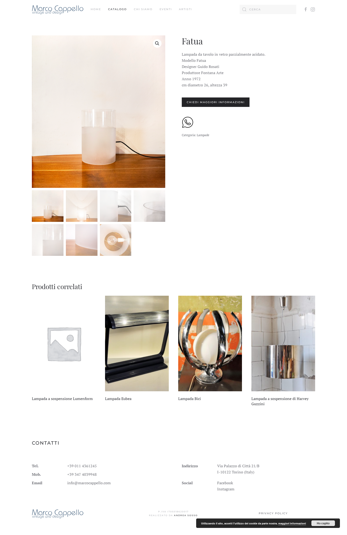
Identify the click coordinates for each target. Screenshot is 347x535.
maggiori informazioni (292, 523)
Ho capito (323, 523)
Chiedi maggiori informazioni (216, 102)
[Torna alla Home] (58, 9)
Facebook (225, 482)
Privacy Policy (273, 513)
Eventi (166, 9)
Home (96, 9)
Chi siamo (143, 9)
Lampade (203, 135)
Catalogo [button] (117, 9)
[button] (157, 43)
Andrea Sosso (186, 515)
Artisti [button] (185, 9)
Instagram (225, 489)
